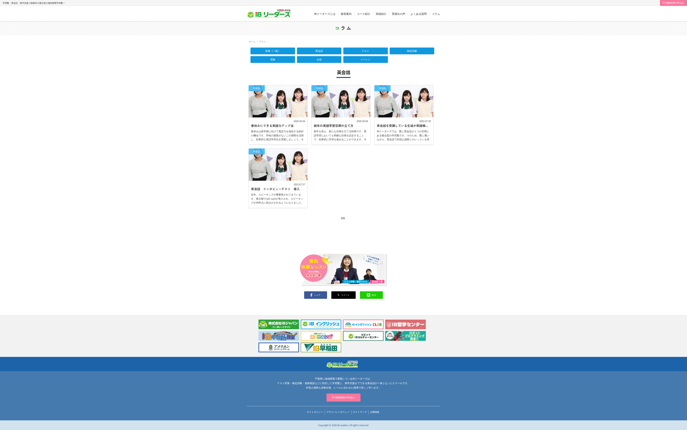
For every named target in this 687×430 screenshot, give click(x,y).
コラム (262, 41)
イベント (365, 59)
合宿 (319, 59)
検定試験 (412, 51)
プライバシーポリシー (338, 412)
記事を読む (278, 115)
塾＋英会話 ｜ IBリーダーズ (269, 13)
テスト (365, 51)
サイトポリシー (315, 412)
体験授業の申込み (674, 3)
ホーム (252, 41)
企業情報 (374, 412)
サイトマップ (360, 412)
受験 (272, 59)
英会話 (319, 51)
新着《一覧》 (272, 51)
